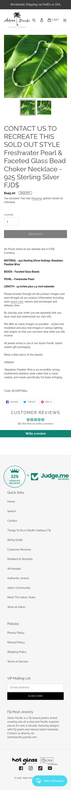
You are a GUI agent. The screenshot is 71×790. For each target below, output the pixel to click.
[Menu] (65, 20)
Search (11, 511)
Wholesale (14, 568)
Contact (12, 520)
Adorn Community (18, 587)
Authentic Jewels (18, 578)
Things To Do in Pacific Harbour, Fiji (29, 530)
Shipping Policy (16, 652)
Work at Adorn (16, 607)
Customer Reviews (19, 549)
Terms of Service (17, 661)
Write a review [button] (35, 433)
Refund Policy (16, 642)
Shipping (36, 198)
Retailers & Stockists (20, 559)
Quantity (8, 214)
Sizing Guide (15, 540)
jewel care (17, 301)
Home (11, 501)
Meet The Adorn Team (21, 597)
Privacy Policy (15, 632)
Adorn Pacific (29, 778)
